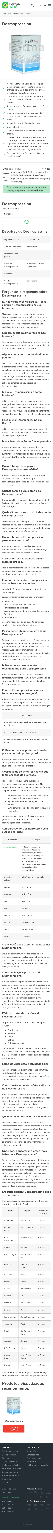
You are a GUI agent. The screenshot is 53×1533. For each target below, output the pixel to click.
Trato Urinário (12, 14)
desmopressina (10, 847)
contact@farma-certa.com (11, 1497)
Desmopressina (14, 1421)
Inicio (4, 14)
